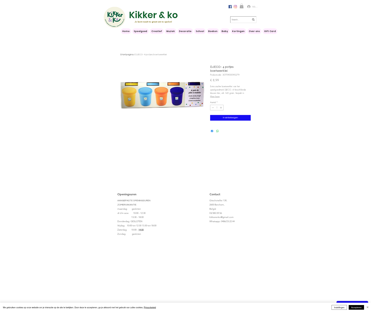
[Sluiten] (367, 307)
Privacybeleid (150, 307)
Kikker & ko (153, 15)
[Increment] (221, 107)
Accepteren (356, 307)
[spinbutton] (216, 107)
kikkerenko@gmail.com (221, 217)
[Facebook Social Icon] (230, 6)
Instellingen (339, 307)
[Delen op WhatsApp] (217, 131)
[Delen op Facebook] (212, 131)
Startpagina (126, 54)
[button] (242, 5)
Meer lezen (215, 96)
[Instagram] (235, 6)
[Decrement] (212, 107)
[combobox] (243, 19)
